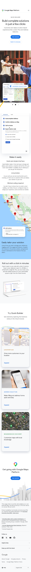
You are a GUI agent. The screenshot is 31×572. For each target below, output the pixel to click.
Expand (6, 363)
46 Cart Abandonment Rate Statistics (11, 525)
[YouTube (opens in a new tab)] (10, 538)
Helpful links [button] (5, 543)
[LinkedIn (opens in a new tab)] (2, 538)
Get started (15, 37)
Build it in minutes (16, 42)
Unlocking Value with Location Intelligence (13, 519)
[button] (2, 61)
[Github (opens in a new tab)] (14, 538)
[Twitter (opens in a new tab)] (6, 538)
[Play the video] (26, 151)
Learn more (16, 513)
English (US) (19, 567)
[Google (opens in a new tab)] (15, 555)
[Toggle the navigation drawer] (28, 10)
